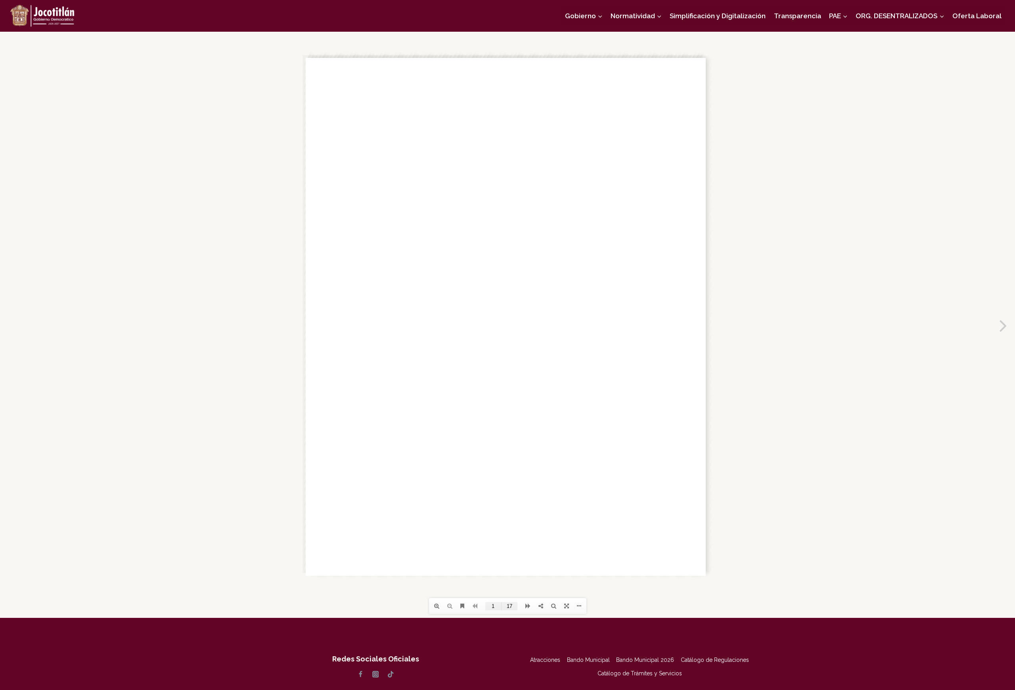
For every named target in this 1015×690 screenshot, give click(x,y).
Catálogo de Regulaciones (715, 660)
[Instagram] (375, 674)
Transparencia (797, 16)
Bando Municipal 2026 (645, 660)
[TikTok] (390, 674)
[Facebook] (360, 674)
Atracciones (545, 660)
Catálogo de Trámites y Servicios (640, 673)
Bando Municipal (588, 660)
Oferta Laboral (977, 16)
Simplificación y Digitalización (718, 16)
